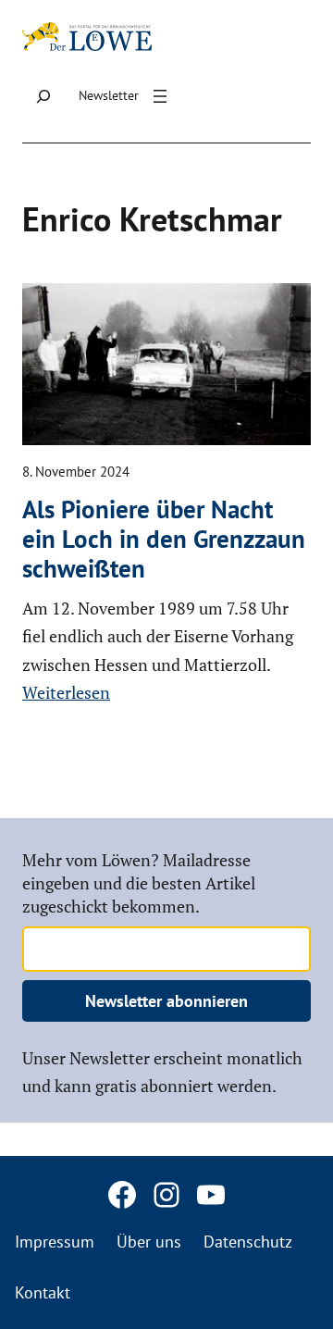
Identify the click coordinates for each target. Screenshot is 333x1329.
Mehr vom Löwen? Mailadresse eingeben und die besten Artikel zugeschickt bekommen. (138, 883)
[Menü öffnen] (160, 96)
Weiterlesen (66, 692)
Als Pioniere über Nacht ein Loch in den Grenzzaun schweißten (163, 539)
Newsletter (109, 95)
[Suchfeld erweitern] (43, 96)
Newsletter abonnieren (166, 1001)
